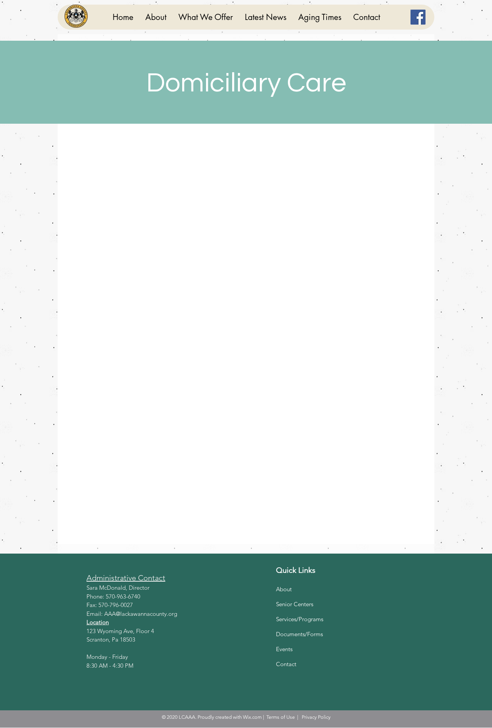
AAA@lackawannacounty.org (140, 613)
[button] (205, 17)
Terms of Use (280, 717)
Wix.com (252, 717)
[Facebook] (418, 17)
